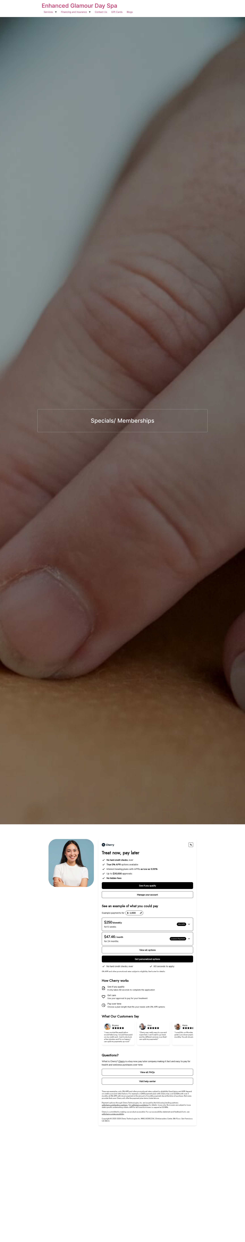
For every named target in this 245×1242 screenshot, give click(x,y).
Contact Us (101, 11)
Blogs (130, 11)
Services (48, 11)
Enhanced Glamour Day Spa (79, 5)
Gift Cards (116, 11)
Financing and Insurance (74, 11)
